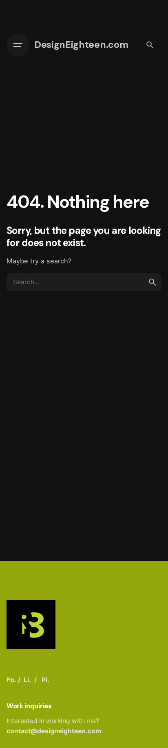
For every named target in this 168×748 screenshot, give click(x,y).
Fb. (11, 680)
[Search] (150, 45)
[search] (152, 282)
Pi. (45, 680)
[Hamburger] (18, 45)
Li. (27, 680)
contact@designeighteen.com (54, 731)
